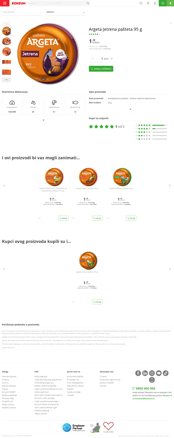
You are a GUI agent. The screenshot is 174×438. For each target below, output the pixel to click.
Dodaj (64, 218)
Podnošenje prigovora (44, 382)
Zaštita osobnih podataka (45, 385)
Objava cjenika (41, 413)
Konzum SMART (9, 392)
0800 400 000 (145, 388)
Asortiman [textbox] (32, 3)
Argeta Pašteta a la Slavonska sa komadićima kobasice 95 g (53, 189)
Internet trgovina (9, 376)
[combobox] (37, 3)
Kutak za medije (74, 392)
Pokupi (5, 389)
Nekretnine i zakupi (75, 385)
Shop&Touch (7, 401)
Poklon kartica (8, 404)
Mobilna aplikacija (9, 395)
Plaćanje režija (8, 398)
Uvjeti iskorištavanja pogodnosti (48, 379)
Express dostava (9, 385)
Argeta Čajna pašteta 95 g (87, 272)
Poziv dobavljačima (75, 382)
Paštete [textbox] (50, 12)
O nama (103, 376)
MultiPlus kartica (9, 407)
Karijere (70, 389)
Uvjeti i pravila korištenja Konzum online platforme (49, 390)
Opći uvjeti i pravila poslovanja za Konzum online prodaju (48, 396)
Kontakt (70, 395)
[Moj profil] (155, 3)
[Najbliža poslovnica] (148, 3)
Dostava (5, 379)
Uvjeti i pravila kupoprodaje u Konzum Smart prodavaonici (47, 403)
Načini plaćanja (41, 376)
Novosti (103, 385)
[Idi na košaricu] (163, 3)
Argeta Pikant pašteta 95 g (87, 188)
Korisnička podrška (75, 376)
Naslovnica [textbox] (8, 12)
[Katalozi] (141, 3)
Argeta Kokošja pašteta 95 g (121, 188)
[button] (4, 185)
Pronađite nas (73, 379)
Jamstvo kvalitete (107, 382)
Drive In (5, 382)
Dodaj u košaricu (102, 69)
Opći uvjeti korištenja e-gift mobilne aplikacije (46, 409)
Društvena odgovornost (110, 379)
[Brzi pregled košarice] (170, 3)
